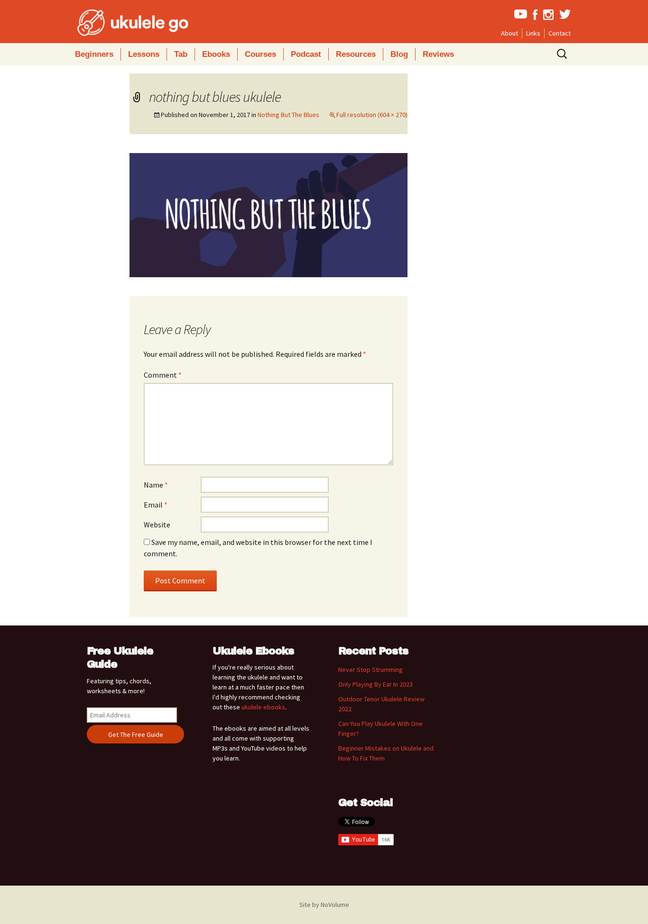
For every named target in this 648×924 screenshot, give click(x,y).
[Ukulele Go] (120, 22)
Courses (260, 54)
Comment (163, 375)
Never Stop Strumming (370, 669)
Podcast (306, 54)
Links (533, 33)
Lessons (143, 54)
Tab (180, 54)
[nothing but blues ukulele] (269, 214)
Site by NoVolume (324, 904)
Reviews (438, 54)
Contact (559, 33)
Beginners (94, 54)
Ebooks (216, 54)
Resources (356, 54)
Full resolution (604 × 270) (371, 114)
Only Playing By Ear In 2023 (375, 684)
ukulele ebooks (263, 707)
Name (156, 484)
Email (155, 504)
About (509, 33)
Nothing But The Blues (288, 114)
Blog (399, 54)
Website (157, 524)
